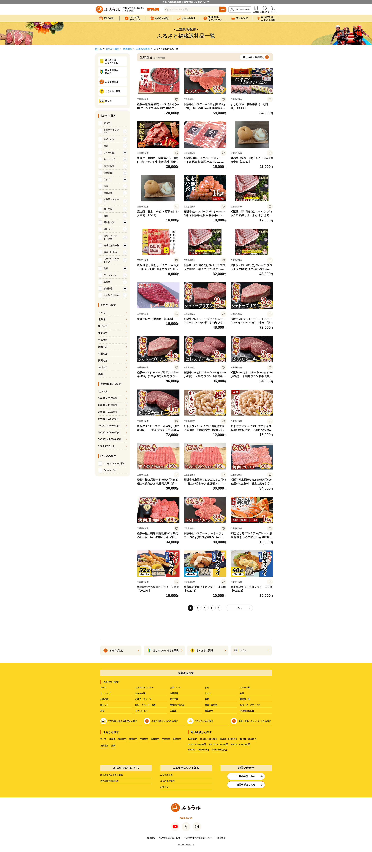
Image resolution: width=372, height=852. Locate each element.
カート (273, 12)
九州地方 (102, 367)
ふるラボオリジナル (144, 687)
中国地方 (102, 353)
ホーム (98, 49)
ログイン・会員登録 (242, 9)
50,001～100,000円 (197, 744)
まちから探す (112, 49)
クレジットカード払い (114, 463)
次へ (239, 608)
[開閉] (125, 131)
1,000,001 (106, 446)
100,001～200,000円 (218, 744)
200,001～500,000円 (240, 744)
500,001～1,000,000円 (198, 750)
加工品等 (174, 699)
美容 (102, 711)
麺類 (207, 699)
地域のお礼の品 (177, 705)
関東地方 (102, 333)
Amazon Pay (110, 470)
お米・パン (175, 687)
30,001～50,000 (107, 412)
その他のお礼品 (247, 711)
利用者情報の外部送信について (198, 837)
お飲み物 (104, 699)
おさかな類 (140, 693)
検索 (223, 9)
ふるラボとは (166, 775)
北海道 (101, 319)
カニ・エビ (105, 693)
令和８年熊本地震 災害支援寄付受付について (186, 2)
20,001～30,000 (107, 405)
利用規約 (151, 837)
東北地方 (102, 326)
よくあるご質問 (167, 781)
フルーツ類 (245, 687)
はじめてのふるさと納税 (111, 775)
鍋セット (104, 705)
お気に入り (264, 12)
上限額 (256, 12)
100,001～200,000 (108, 425)
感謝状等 (209, 711)
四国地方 (102, 360)
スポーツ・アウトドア (250, 705)
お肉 (207, 687)
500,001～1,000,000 (109, 439)
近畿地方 (127, 49)
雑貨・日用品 (211, 705)
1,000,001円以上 (219, 750)
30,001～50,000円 (248, 739)
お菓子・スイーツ (143, 699)
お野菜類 (174, 693)
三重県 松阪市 (143, 49)
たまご (208, 693)
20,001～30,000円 (228, 739)
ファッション (141, 711)
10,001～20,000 (107, 398)
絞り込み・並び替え (253, 57)
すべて (107, 123)
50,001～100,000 (108, 419)
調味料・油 (245, 699)
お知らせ (164, 787)
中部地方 (102, 340)
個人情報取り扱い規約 (169, 837)
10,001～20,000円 (208, 739)
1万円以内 (192, 739)
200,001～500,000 (108, 432)
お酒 (242, 693)
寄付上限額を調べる (109, 781)
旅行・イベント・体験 (145, 705)
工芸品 (173, 711)
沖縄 (100, 374)
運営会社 (221, 837)
